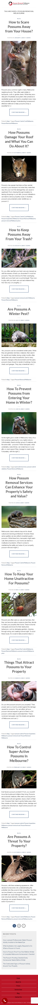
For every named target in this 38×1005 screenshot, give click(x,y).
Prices (18, 986)
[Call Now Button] (5, 1000)
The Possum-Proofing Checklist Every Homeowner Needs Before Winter (15, 959)
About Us (18, 982)
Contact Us (18, 997)
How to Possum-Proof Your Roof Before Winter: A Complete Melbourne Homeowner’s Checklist (18, 953)
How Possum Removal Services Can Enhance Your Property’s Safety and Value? (19, 487)
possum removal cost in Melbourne (25, 298)
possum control (19, 734)
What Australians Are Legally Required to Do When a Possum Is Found (17, 947)
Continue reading (19, 112)
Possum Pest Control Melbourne (24, 649)
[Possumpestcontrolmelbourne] (19, 3)
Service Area (18, 989)
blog (19, 18)
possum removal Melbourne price (11, 221)
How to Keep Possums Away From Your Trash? (19, 234)
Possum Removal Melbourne (10, 123)
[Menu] (3, 3)
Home (18, 978)
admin (28, 37)
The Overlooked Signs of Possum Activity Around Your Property (16, 965)
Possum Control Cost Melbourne (24, 121)
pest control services (21, 467)
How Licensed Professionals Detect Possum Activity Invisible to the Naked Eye (17, 941)
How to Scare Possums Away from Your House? (19, 26)
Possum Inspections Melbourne (10, 218)
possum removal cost (14, 736)
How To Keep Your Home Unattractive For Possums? (19, 578)
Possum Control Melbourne (22, 563)
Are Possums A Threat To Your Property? (19, 841)
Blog (18, 993)
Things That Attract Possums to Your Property (19, 666)
